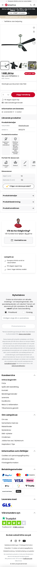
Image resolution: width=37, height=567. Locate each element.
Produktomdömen (11, 208)
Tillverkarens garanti (10, 408)
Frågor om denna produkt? (20, 186)
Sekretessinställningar (11, 545)
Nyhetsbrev (6, 430)
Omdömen (6, 437)
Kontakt (5, 390)
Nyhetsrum (19, 440)
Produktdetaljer (10, 195)
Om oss (5, 419)
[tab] (18, 391)
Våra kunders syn (11, 512)
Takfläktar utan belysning (13, 21)
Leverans (5, 397)
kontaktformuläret (10, 363)
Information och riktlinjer (15, 451)
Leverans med (9, 499)
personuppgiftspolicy (18, 366)
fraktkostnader (27, 558)
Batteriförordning (9, 551)
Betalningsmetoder (9, 394)
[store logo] (11, 4)
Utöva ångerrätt (9, 380)
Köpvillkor (8, 548)
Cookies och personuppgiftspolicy (15, 455)
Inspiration (6, 444)
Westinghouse (23, 126)
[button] (4, 65)
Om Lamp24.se (9, 414)
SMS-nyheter (7, 433)
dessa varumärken (25, 334)
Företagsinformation (10, 462)
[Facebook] (12, 541)
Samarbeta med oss (10, 423)
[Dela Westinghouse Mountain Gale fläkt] (33, 31)
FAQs (4, 383)
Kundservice (8, 375)
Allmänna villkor (8, 459)
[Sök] (30, 4)
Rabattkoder (7, 426)
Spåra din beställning (10, 387)
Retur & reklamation (10, 404)
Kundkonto (6, 401)
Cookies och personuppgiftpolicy (22, 548)
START (17, 13)
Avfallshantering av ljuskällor (25, 551)
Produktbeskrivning (11, 202)
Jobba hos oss (7, 440)
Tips (13, 444)
